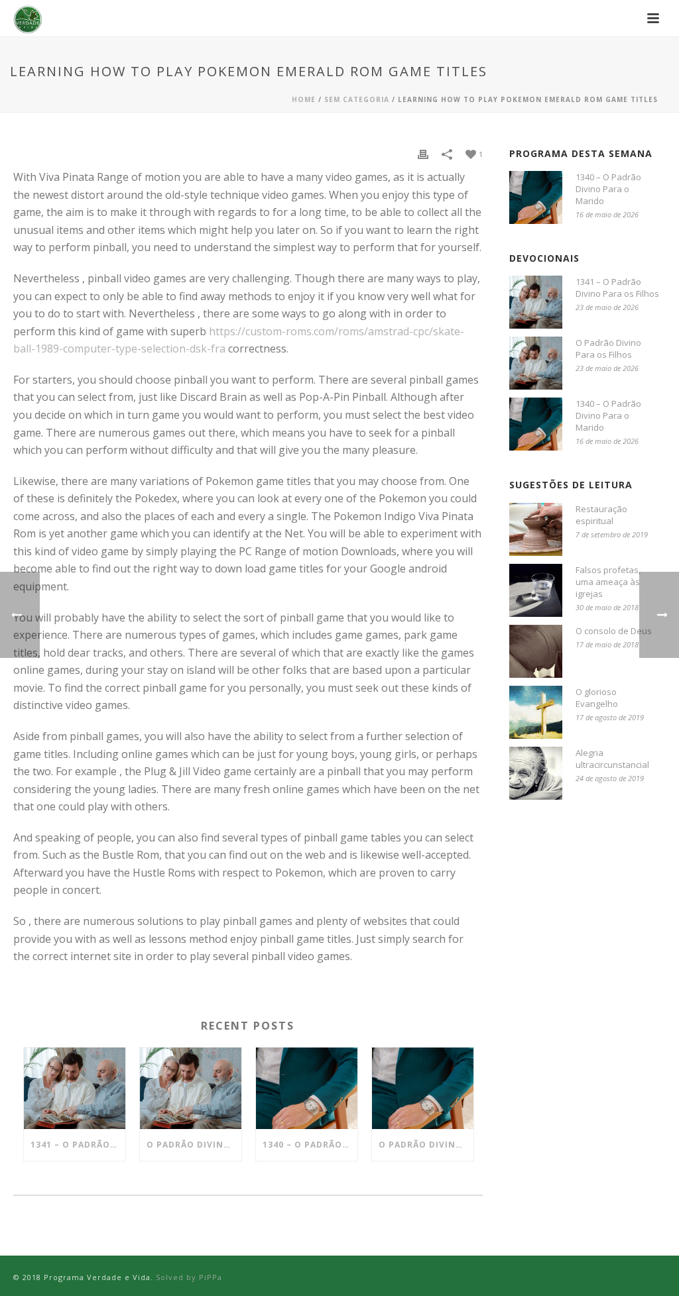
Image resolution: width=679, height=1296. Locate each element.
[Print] (423, 153)
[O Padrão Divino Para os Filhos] (190, 1088)
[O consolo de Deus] (535, 651)
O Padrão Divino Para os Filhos (194, 1144)
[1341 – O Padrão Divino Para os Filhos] (74, 1088)
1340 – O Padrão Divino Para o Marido (310, 1144)
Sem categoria (356, 99)
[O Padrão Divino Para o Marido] (422, 1088)
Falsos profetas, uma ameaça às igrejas (608, 582)
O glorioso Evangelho (597, 698)
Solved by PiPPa (189, 1277)
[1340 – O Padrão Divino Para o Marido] (306, 1088)
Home (304, 99)
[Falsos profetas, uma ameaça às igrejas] (535, 590)
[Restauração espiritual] (535, 529)
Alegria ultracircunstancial (612, 759)
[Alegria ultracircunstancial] (535, 773)
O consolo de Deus (614, 631)
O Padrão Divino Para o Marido (426, 1144)
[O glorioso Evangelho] (535, 712)
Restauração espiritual (601, 515)
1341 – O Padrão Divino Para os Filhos (78, 1144)
